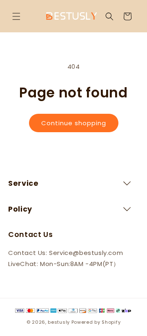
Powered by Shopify (96, 322)
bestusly (59, 322)
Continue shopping (73, 123)
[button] (16, 16)
